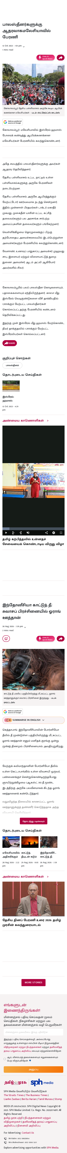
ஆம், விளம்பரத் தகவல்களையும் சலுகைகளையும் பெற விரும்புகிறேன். (32, 1059)
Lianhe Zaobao (12, 1099)
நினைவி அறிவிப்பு (28, 1126)
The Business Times (36, 1095)
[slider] (33, 528)
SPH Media (52, 1148)
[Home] (42, 1082)
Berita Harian (29, 1099)
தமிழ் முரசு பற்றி (13, 1118)
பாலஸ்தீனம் (12, 365)
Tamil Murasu (45, 1099)
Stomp (58, 1099)
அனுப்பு (33, 1069)
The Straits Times (14, 1095)
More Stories (33, 982)
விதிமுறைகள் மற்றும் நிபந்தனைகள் (22, 1047)
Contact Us (28, 1133)
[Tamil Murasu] (15, 1082)
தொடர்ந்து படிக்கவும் (33, 821)
